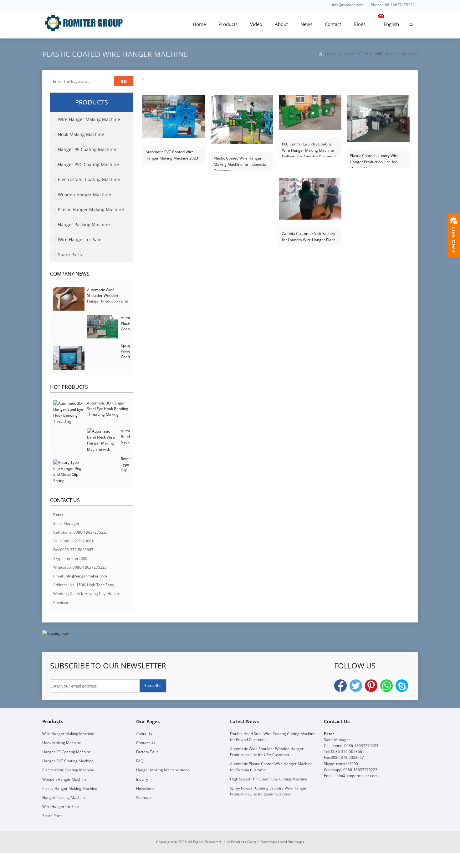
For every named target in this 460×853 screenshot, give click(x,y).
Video (256, 24)
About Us (144, 733)
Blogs (359, 24)
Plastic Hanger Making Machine (91, 209)
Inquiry (142, 779)
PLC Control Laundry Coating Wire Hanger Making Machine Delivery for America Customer (309, 147)
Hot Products (69, 386)
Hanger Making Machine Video (163, 770)
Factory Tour (147, 751)
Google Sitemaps (262, 842)
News (306, 24)
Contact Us (145, 742)
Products (228, 24)
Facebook (340, 685)
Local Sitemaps (291, 842)
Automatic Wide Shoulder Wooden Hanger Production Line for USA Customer (107, 298)
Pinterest (371, 685)
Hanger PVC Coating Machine (88, 164)
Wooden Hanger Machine (84, 194)
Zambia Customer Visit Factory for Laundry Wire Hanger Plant (308, 236)
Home (199, 24)
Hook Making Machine (81, 134)
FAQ (139, 761)
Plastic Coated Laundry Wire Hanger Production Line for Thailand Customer (374, 159)
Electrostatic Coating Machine (89, 179)
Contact (333, 24)
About (281, 24)
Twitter (356, 685)
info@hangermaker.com (86, 576)
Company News (69, 273)
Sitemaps (144, 797)
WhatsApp (386, 685)
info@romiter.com (348, 5)
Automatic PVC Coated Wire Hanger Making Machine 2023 (172, 155)
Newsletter (145, 788)
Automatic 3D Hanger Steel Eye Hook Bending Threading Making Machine (107, 411)
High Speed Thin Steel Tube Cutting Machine (268, 779)
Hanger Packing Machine (84, 224)
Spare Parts (70, 254)
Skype (402, 685)
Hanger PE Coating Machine (87, 149)
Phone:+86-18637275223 (393, 5)
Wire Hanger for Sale (79, 239)
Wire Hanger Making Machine (89, 119)
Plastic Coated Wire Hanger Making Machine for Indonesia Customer (240, 161)
